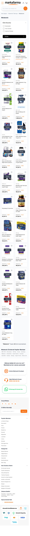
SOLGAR (18, 80)
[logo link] (12, 3)
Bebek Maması (4, 451)
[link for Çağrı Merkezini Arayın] (14, 380)
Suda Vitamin (19, 159)
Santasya (18, 282)
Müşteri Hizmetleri (5, 486)
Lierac (2, 439)
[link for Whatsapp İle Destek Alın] (14, 389)
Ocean (3, 134)
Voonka (4, 106)
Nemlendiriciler (4, 460)
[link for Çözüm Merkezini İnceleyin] (14, 371)
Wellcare (4, 183)
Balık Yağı (3, 462)
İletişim (2, 483)
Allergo (17, 233)
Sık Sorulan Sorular (5, 468)
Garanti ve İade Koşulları (6, 477)
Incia (2, 425)
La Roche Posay (5, 421)
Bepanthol (3, 434)
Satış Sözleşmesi (5, 472)
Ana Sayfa (4, 13)
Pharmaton (4, 54)
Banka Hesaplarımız (5, 481)
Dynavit (3, 432)
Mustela (3, 441)
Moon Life (4, 159)
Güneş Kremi (4, 455)
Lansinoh (3, 436)
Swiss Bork (18, 54)
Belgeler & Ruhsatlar (5, 488)
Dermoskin (3, 423)
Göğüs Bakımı (4, 453)
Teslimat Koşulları (5, 475)
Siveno (2, 427)
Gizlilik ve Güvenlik (5, 479)
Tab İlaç (4, 80)
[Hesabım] (23, 3)
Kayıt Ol (24, 411)
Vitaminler (3, 458)
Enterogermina (4, 443)
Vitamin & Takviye (13, 13)
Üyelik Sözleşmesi (5, 470)
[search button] (25, 8)
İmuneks (4, 306)
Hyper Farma (19, 134)
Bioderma (3, 430)
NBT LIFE (18, 110)
